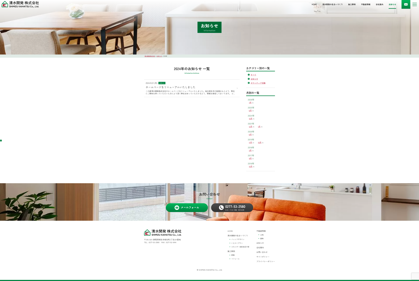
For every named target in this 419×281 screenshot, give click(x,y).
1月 (259, 126)
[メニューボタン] (414, 4)
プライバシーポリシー (265, 261)
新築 (233, 255)
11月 (250, 142)
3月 (250, 150)
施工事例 (352, 4)
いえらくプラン (237, 243)
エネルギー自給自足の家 (240, 247)
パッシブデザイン (237, 239)
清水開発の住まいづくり (332, 4)
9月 (250, 158)
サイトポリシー (262, 256)
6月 (250, 110)
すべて (253, 74)
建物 (262, 238)
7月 (250, 102)
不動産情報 (365, 4)
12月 (250, 126)
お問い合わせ (262, 252)
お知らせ (392, 4)
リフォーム (235, 259)
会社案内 (379, 4)
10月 (250, 118)
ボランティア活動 (258, 83)
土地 (262, 235)
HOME (314, 4)
